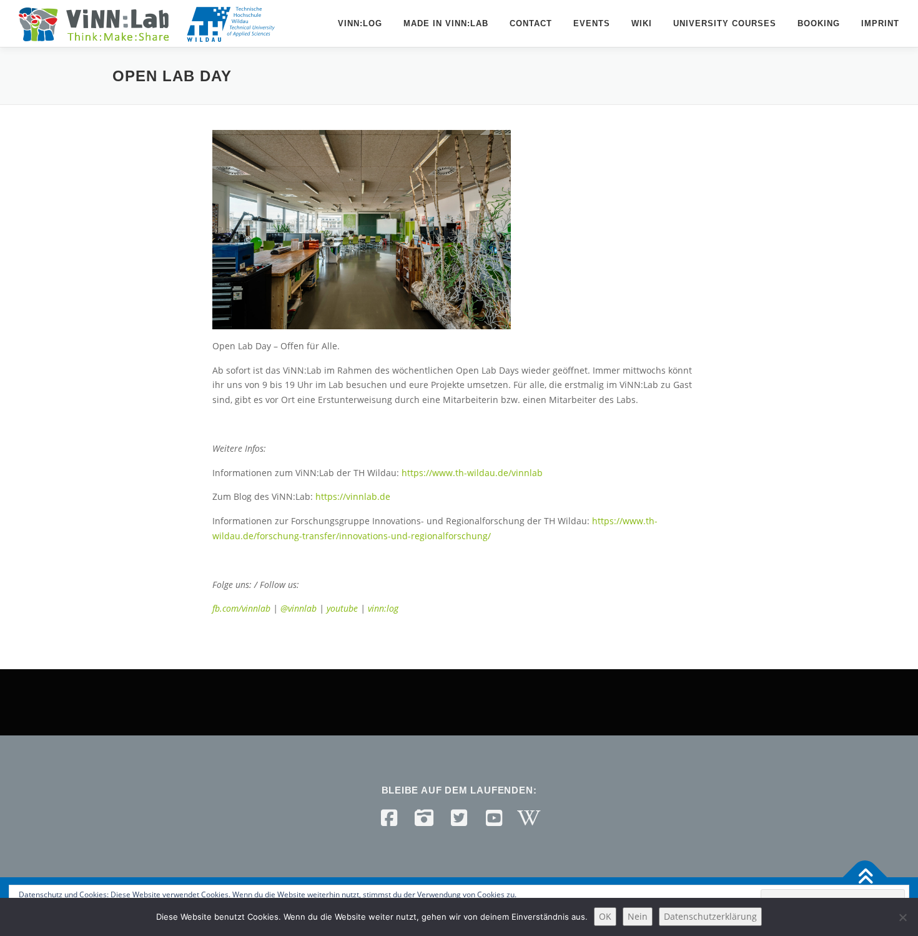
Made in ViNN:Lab (445, 23)
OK (605, 916)
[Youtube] (494, 818)
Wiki (641, 23)
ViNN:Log (360, 23)
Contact (531, 23)
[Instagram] (424, 818)
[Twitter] (459, 818)
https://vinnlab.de (352, 496)
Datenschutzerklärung (710, 916)
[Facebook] (389, 818)
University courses (724, 23)
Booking (818, 23)
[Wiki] (529, 818)
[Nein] (902, 917)
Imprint (880, 23)
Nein (638, 916)
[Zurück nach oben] (865, 877)
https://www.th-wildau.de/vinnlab (472, 473)
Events (591, 23)
